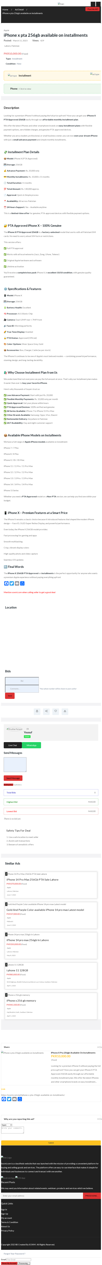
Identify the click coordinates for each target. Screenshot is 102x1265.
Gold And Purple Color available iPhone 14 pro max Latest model (45, 909)
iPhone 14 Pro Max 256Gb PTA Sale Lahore (32, 879)
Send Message (13, 778)
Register (78, 9)
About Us (5, 1226)
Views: (35, 40)
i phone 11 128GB (17, 970)
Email (3, 1259)
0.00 (91, 801)
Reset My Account (9, 1263)
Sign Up (4, 1213)
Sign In (4, 1209)
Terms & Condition (9, 1222)
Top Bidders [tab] (17, 785)
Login (68, 9)
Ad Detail (19, 9)
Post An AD (93, 9)
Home (5, 9)
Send (10, 696)
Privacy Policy (7, 1230)
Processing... (24, 1263)
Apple (6, 30)
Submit (51, 1143)
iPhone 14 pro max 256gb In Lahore (28, 940)
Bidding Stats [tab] (8, 785)
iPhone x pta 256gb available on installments (22, 13)
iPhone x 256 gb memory (21, 1000)
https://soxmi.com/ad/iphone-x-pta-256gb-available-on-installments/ (33, 1095)
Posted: (8, 40)
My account (6, 1218)
